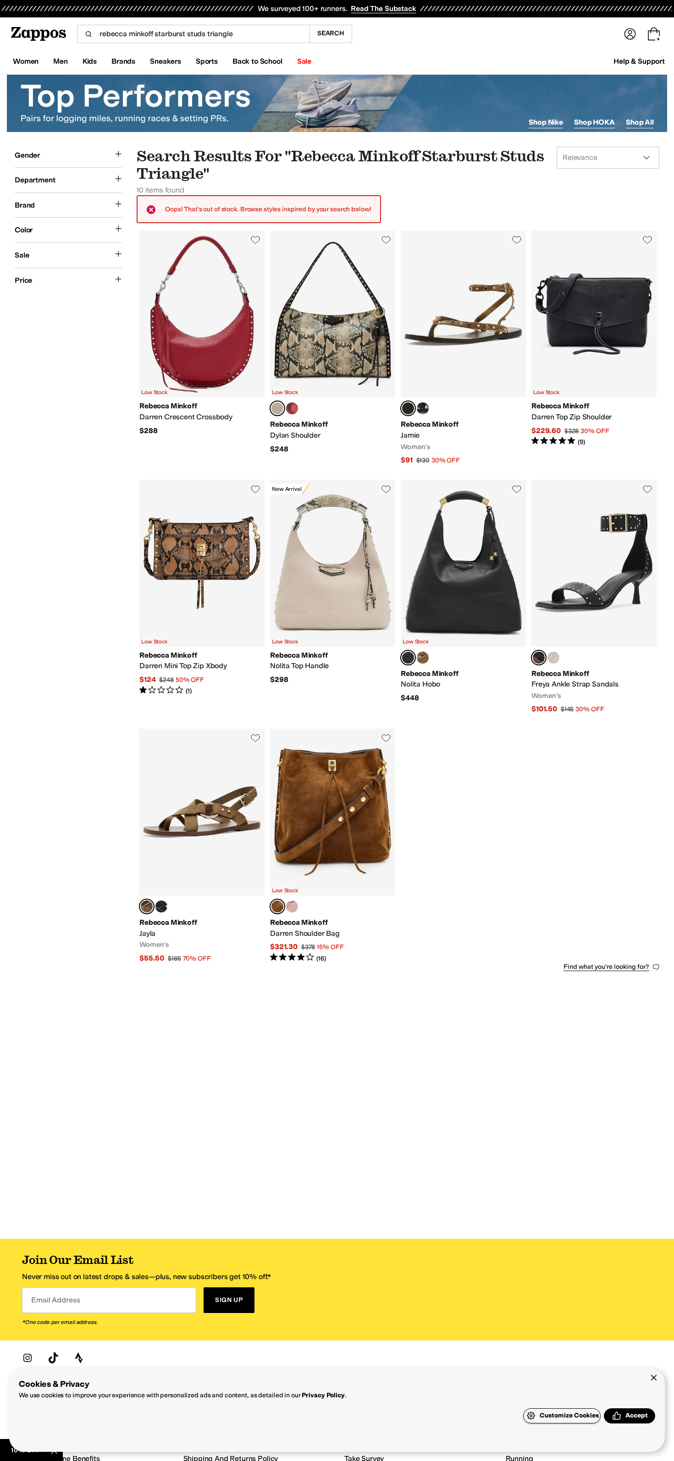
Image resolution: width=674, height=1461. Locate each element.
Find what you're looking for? (606, 967)
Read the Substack (383, 8)
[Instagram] (27, 1358)
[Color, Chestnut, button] (422, 657)
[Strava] (79, 1358)
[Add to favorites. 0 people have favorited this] (255, 239)
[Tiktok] (53, 1358)
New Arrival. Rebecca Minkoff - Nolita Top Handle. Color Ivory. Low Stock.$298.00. (332, 597)
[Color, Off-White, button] (553, 657)
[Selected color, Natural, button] (277, 408)
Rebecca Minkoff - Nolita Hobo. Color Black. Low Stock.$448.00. (463, 597)
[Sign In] (630, 34)
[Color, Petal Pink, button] (292, 906)
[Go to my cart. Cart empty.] (654, 34)
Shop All (640, 122)
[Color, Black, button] (422, 408)
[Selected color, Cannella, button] (277, 906)
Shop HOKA (594, 122)
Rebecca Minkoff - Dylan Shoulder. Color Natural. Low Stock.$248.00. (332, 348)
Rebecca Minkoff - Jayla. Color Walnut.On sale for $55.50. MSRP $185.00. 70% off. (202, 846)
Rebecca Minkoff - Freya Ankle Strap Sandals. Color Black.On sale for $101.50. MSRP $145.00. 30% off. (594, 597)
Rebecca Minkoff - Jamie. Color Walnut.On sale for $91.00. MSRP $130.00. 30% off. (463, 348)
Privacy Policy (323, 1395)
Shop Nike (546, 122)
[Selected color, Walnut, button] (408, 408)
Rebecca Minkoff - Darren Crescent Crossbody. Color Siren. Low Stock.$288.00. (202, 348)
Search (330, 33)
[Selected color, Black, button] (408, 657)
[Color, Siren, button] (292, 408)
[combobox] (193, 34)
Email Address (55, 1300)
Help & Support (639, 61)
